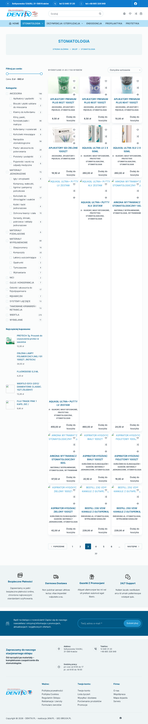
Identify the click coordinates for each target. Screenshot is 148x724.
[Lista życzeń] (130, 14)
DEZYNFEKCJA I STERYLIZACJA (63, 23)
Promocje (82, 704)
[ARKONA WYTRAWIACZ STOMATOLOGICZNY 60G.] (63, 442)
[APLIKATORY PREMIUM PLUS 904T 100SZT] (127, 85)
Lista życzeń (84, 694)
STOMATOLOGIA (31, 23)
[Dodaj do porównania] (74, 87)
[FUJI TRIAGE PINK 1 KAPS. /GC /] (10, 405)
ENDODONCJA (94, 23)
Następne (132, 546)
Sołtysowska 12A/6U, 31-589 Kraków (30, 3)
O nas (116, 690)
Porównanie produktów (89, 701)
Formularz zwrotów (51, 704)
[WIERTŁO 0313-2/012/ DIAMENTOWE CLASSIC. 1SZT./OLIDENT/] (10, 389)
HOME (15, 23)
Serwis (117, 701)
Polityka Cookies (50, 694)
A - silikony (86, 156)
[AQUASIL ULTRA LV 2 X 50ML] (95, 133)
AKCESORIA (57, 107)
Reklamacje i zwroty (52, 701)
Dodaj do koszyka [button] (71, 118)
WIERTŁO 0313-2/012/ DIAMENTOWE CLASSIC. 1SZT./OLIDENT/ (29, 386)
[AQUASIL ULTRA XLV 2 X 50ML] (127, 133)
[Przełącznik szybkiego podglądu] (74, 94)
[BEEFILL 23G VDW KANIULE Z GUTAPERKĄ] (95, 494)
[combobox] (73, 13)
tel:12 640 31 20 (67, 3)
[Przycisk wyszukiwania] (100, 14)
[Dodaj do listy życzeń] (74, 81)
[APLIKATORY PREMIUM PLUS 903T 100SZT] (95, 85)
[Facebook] (135, 3)
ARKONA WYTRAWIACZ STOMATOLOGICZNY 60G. (63, 459)
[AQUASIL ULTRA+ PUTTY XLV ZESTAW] (95, 188)
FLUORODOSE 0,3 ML (27, 371)
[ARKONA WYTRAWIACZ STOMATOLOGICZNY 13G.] (127, 188)
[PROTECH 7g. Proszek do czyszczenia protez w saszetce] (10, 341)
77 (96, 553)
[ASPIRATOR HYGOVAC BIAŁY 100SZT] (95, 442)
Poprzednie (58, 546)
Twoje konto (84, 690)
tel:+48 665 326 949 (95, 3)
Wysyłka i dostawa (87, 697)
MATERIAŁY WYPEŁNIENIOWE (126, 210)
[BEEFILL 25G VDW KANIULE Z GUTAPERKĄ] (127, 494)
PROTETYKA (132, 23)
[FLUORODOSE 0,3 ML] (10, 373)
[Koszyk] (141, 14)
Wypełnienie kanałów (95, 519)
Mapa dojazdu (120, 697)
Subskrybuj (132, 623)
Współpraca (119, 694)
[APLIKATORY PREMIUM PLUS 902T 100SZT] (63, 85)
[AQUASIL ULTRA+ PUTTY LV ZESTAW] (63, 288)
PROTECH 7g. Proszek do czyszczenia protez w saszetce (29, 338)
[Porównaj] (136, 14)
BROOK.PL (66, 718)
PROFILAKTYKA (114, 23)
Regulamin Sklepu (51, 697)
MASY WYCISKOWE (100, 156)
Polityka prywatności (52, 690)
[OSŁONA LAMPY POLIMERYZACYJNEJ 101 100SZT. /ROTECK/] (10, 358)
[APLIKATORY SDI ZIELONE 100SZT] (63, 133)
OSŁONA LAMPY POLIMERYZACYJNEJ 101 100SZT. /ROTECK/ (29, 356)
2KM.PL (50, 718)
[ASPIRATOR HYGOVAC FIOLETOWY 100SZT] (127, 442)
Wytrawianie (134, 213)
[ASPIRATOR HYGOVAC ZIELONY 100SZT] (63, 494)
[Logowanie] (124, 14)
